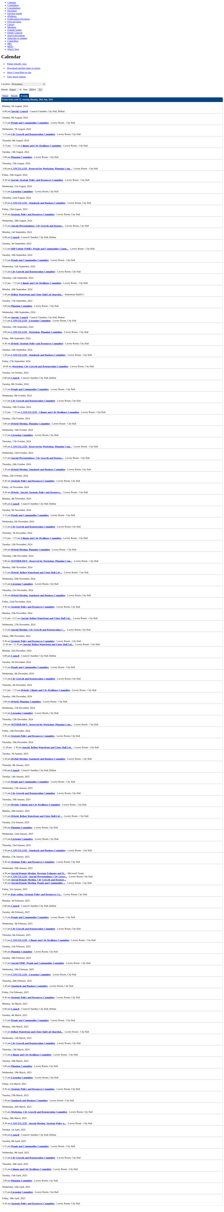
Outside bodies (14, 30)
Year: (26, 89)
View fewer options (16, 76)
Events (24, 96)
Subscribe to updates (17, 38)
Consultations (13, 8)
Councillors (12, 41)
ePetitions (12, 16)
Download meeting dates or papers (23, 68)
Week (5, 96)
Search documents (16, 35)
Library (10, 24)
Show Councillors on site (19, 72)
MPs (9, 43)
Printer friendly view (17, 64)
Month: (4, 89)
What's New (13, 49)
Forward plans (14, 21)
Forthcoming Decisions (18, 19)
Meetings (11, 27)
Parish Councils (14, 32)
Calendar (11, 2)
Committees (13, 5)
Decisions (12, 10)
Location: (5, 84)
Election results (14, 13)
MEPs (10, 46)
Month (14, 96)
